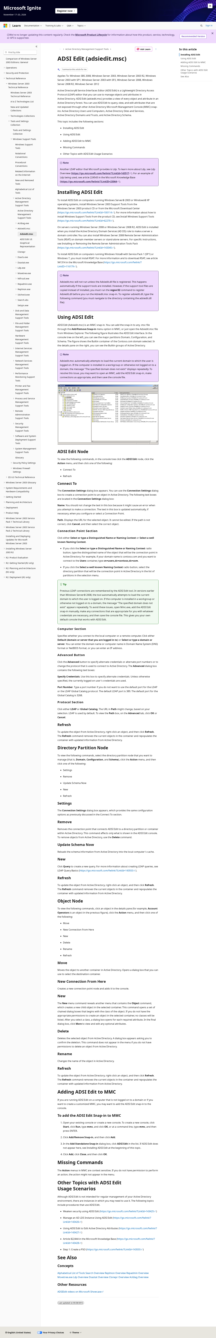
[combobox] (20, 52)
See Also (185, 76)
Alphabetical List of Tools (71, 1273)
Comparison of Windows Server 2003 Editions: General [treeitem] (21, 60)
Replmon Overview (115, 1273)
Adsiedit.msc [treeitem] (26, 234)
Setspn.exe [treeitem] (23, 305)
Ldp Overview (80, 1277)
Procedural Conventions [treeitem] (21, 164)
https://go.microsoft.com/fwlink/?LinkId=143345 (85, 247)
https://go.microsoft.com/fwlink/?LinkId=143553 (106, 870)
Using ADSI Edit (188, 58)
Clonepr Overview (119, 1277)
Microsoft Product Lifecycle (91, 34)
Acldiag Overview (139, 1277)
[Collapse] (36, 46)
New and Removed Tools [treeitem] (24, 182)
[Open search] (201, 25)
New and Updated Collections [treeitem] (20, 109)
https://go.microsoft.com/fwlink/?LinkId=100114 (85, 212)
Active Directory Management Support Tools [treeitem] (25, 214)
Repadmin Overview (137, 1273)
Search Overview (95, 1273)
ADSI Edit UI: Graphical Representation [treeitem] (27, 243)
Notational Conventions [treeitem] (21, 155)
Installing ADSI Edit (190, 54)
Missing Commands (190, 66)
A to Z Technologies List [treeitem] (22, 101)
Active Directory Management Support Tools (87, 49)
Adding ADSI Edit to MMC (193, 62)
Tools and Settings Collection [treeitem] (22, 132)
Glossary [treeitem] (19, 457)
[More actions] (156, 49)
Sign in (209, 25)
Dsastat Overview (98, 1277)
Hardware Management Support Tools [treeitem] (22, 339)
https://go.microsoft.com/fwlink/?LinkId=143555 (114, 1249)
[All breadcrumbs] (60, 49)
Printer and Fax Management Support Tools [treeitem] (22, 389)
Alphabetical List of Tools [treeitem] (24, 191)
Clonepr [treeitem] (21, 251)
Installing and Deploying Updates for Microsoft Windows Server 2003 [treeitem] (18, 540)
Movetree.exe (65, 1277)
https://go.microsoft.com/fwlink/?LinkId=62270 (84, 220)
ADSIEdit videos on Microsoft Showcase (79, 1291)
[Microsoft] (5, 26)
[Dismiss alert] (210, 6)
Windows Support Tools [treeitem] (24, 146)
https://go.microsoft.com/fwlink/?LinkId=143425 (127, 1211)
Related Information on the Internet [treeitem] (25, 173)
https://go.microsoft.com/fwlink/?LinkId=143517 (100, 173)
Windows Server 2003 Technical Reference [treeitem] (21, 94)
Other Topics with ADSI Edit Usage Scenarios (194, 71)
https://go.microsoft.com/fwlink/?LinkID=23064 (89, 181)
